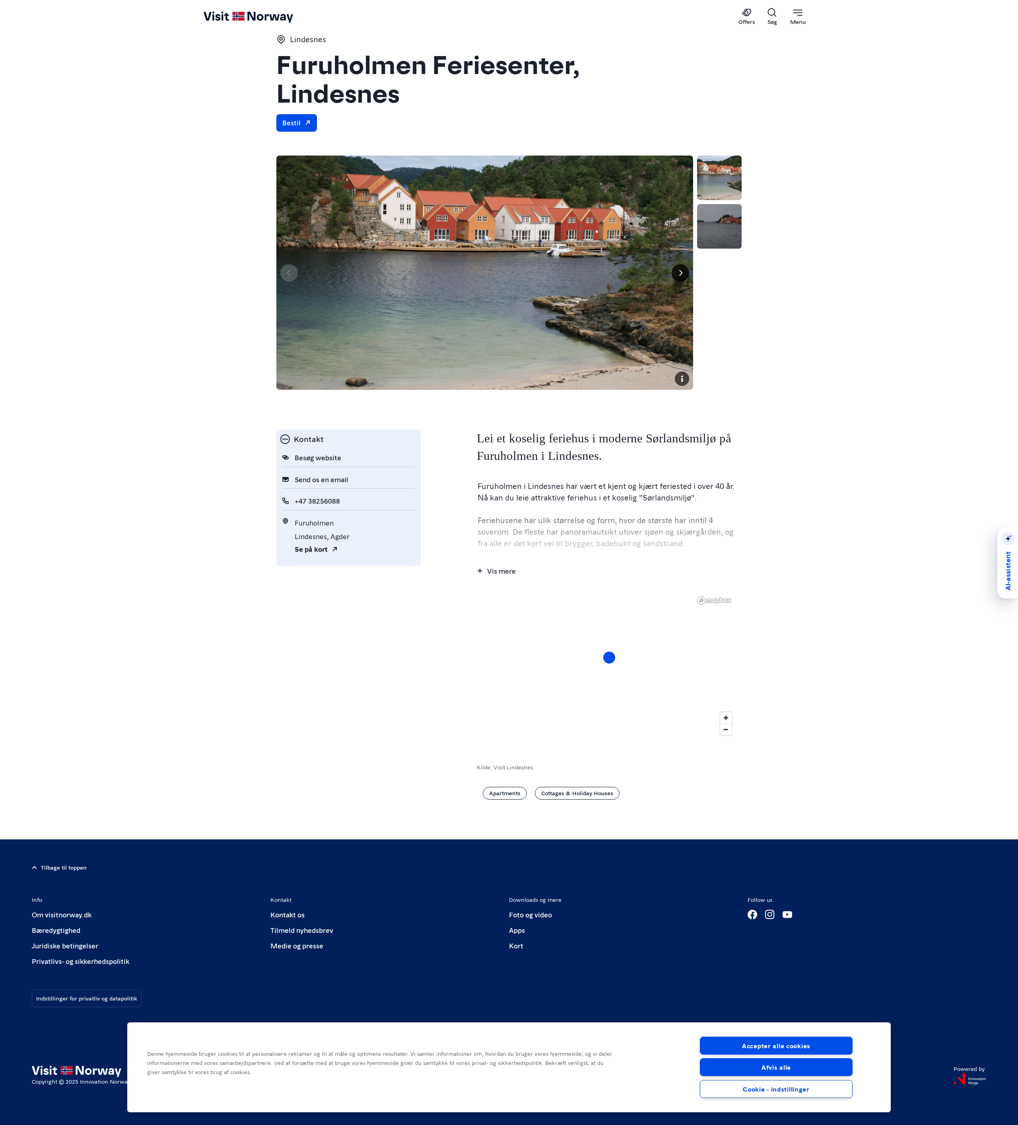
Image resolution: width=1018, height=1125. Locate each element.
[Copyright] (682, 379)
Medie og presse (296, 945)
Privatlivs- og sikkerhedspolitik (80, 960)
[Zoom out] (726, 729)
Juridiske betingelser (65, 945)
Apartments (505, 792)
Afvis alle (776, 1067)
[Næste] (680, 273)
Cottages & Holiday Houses (577, 792)
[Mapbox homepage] (714, 600)
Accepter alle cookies (776, 1045)
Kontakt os (287, 914)
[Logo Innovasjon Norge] (970, 1079)
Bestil (291, 122)
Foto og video (530, 914)
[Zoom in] (726, 718)
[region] (509, 1067)
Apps (517, 929)
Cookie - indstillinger (776, 1089)
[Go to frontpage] (261, 16)
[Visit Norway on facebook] (752, 914)
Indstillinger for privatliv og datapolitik (86, 998)
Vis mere (501, 570)
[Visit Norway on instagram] (770, 914)
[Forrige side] (289, 273)
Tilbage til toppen (64, 867)
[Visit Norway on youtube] (787, 914)
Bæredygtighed (56, 929)
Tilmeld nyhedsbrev (301, 929)
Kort (516, 945)
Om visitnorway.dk (61, 914)
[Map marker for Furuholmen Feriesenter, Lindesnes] (609, 658)
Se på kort (311, 548)
